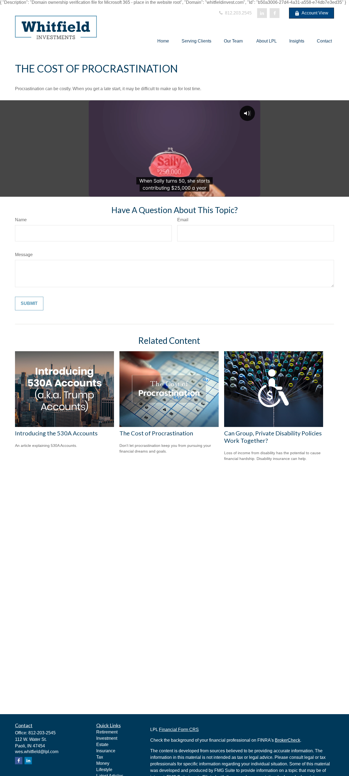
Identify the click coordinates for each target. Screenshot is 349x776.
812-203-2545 (42, 732)
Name (21, 219)
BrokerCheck (287, 740)
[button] (163, 41)
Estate (102, 744)
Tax (99, 757)
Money (102, 763)
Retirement (107, 732)
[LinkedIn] (262, 13)
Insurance (105, 750)
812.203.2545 (238, 13)
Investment (106, 738)
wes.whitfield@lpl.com (36, 751)
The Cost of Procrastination (156, 433)
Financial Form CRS (179, 729)
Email (182, 219)
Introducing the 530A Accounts (56, 433)
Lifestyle (104, 769)
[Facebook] (274, 13)
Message (24, 254)
